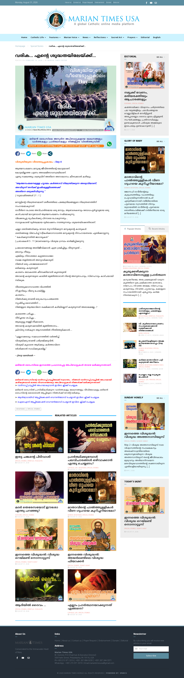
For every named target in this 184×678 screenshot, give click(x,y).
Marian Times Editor (57, 60)
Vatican (146, 333)
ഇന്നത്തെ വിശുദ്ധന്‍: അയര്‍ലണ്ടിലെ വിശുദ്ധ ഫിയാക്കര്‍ (85, 558)
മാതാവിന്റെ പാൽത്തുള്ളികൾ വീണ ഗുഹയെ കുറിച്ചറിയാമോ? (92, 509)
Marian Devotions (75, 515)
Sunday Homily (142, 441)
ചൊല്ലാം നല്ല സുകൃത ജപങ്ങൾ (150, 376)
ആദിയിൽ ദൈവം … (30, 605)
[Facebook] (147, 3)
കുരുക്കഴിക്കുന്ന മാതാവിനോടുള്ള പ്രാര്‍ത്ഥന (144, 273)
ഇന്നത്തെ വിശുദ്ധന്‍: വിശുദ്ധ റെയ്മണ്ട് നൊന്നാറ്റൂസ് (37, 556)
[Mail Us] (156, 3)
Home (24, 37)
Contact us (77, 2)
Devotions (20, 409)
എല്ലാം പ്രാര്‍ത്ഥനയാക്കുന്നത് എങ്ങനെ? (90, 607)
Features (54, 37)
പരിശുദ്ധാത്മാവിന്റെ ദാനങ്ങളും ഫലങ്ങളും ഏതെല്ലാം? (150, 311)
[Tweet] (31, 153)
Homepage (20, 46)
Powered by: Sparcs (116, 673)
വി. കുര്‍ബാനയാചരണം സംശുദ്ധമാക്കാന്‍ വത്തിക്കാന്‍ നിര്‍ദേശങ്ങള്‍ (151, 327)
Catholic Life (37, 37)
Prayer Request (88, 2)
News (86, 37)
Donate (108, 2)
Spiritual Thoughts (35, 461)
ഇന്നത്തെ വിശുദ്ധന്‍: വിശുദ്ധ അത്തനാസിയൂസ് (144, 435)
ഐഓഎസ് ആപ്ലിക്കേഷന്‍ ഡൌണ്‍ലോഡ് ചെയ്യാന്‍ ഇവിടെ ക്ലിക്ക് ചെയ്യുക (56, 402)
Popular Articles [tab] (134, 229)
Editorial (116, 2)
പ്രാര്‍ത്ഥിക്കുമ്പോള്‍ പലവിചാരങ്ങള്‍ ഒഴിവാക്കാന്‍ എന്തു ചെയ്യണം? (90, 460)
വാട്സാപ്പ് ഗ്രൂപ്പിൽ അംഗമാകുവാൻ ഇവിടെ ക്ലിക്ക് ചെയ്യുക (48, 385)
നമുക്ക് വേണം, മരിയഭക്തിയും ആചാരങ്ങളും (136, 96)
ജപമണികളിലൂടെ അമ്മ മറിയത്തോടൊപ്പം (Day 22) (151, 343)
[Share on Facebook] (20, 153)
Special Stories (37, 46)
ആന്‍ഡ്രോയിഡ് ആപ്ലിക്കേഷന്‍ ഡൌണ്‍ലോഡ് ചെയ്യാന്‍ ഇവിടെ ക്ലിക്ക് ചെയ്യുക (58, 397)
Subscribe (151, 656)
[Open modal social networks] (50, 153)
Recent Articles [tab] (158, 229)
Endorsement (99, 2)
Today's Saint (32, 562)
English (157, 37)
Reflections (100, 37)
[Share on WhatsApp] (42, 153)
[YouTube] (151, 3)
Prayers (132, 37)
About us (68, 2)
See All (160, 57)
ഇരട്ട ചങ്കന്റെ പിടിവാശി (33, 457)
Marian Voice (71, 37)
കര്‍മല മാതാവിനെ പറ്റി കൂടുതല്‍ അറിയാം (151, 361)
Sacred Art (117, 37)
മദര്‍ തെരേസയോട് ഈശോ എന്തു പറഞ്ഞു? (36, 509)
